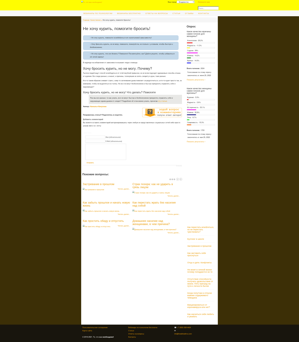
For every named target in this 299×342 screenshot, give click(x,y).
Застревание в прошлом (98, 184)
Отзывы (189, 13)
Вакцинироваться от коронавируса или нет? (198, 305)
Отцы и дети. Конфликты (199, 262)
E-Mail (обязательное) (114, 141)
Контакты (203, 13)
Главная (86, 20)
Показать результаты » (196, 79)
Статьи (176, 13)
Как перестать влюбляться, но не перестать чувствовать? (200, 229)
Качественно (95, 20)
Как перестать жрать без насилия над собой (154, 203)
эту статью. (162, 101)
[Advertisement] (201, 183)
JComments (179, 166)
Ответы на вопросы (156, 13)
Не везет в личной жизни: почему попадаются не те (199, 270)
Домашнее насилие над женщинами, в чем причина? (151, 222)
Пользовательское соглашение (95, 327)
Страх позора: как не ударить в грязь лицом (152, 185)
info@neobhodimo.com (183, 333)
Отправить (90, 163)
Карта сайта (87, 330)
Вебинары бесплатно (129, 13)
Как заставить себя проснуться (196, 254)
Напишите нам (204, 2)
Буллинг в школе (195, 238)
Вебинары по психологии (98, 13)
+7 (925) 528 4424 (184, 327)
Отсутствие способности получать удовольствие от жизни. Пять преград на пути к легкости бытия (200, 282)
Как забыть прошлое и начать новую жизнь (106, 203)
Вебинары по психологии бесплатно (142, 327)
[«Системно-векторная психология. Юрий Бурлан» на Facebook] (197, 330)
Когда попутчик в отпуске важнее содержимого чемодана (199, 295)
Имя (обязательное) (113, 137)
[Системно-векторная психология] (197, 327)
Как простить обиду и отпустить (103, 221)
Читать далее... (124, 189)
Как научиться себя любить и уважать (200, 315)
